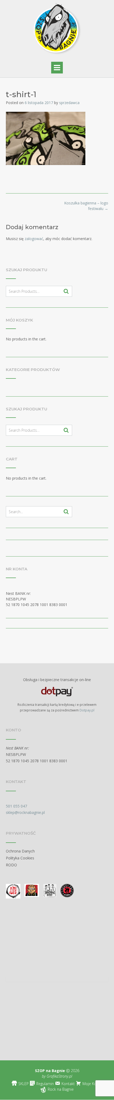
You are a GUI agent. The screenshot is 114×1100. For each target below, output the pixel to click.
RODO (11, 864)
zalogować (34, 238)
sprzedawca (69, 102)
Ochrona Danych (20, 851)
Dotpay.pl (87, 710)
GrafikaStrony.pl (59, 1076)
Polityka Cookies (20, 857)
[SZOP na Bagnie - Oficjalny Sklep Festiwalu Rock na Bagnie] (57, 30)
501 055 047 (16, 806)
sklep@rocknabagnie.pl (25, 812)
